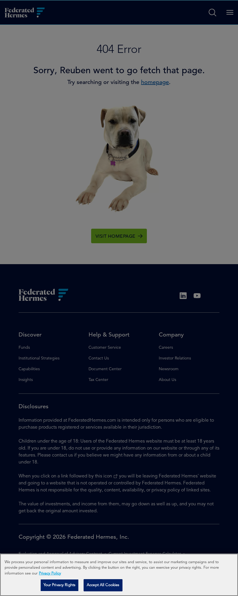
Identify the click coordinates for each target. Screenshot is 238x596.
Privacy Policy (50, 573)
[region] (119, 575)
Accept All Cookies (103, 585)
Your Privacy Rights (59, 585)
